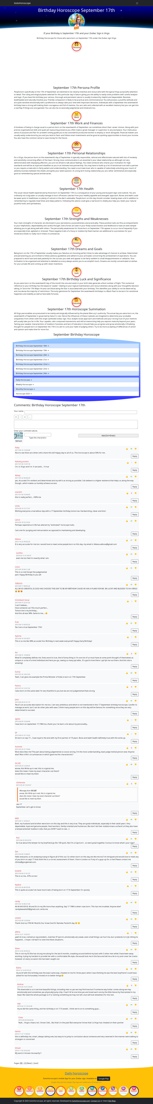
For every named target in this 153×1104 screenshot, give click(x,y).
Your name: (19, 411)
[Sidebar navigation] (137, 3)
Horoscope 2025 (23, 393)
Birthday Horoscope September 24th (31, 373)
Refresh (18, 441)
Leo (60, 1091)
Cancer (50, 1091)
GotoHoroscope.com (81, 1101)
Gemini (40, 1091)
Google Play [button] (104, 1078)
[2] (25, 1063)
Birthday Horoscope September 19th (31, 350)
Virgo (71, 1091)
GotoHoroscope (22, 3)
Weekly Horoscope (24, 384)
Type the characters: (37, 437)
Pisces (134, 1091)
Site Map (112, 1101)
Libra (81, 1091)
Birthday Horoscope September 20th (31, 355)
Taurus (29, 1091)
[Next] (29, 1063)
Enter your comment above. (26, 431)
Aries (19, 1091)
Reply (135, 456)
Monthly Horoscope (24, 389)
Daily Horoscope (23, 380)
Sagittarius (102, 1091)
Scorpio (92, 1091)
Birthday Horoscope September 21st (31, 359)
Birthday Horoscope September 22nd (31, 364)
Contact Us (95, 1101)
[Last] (36, 1063)
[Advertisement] (76, 68)
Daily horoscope (76, 1073)
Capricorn (113, 1091)
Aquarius (123, 1091)
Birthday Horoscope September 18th (31, 346)
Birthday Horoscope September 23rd (31, 369)
